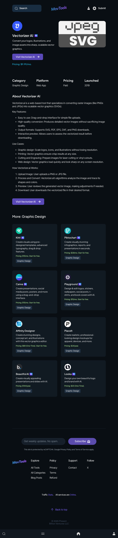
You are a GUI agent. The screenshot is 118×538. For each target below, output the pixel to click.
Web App (41, 85)
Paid (65, 85)
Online (73, 494)
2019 (87, 85)
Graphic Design (20, 85)
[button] (43, 534)
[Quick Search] (20, 534)
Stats (50, 494)
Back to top (61, 509)
